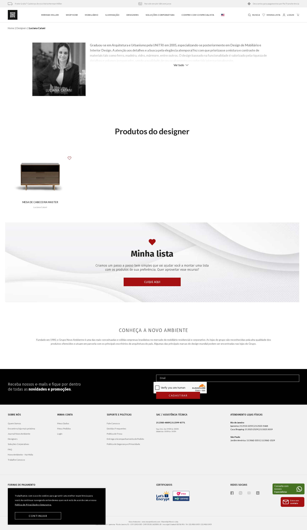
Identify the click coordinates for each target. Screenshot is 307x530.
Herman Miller (50, 15)
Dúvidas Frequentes (116, 428)
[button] (72, 157)
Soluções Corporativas (160, 15)
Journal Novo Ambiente (19, 433)
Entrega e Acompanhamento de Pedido (125, 439)
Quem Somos (14, 423)
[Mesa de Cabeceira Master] (40, 176)
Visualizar (40, 217)
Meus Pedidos (64, 428)
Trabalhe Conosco (16, 459)
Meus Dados (63, 423)
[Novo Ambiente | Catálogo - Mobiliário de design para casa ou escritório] (12, 15)
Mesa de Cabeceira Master (40, 202)
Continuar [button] (38, 515)
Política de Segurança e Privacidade (123, 444)
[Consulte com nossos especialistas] (289, 489)
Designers (132, 15)
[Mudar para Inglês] (222, 15)
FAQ (10, 449)
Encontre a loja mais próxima (21, 428)
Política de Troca (114, 433)
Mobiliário (91, 15)
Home (11, 28)
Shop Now (72, 15)
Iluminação (112, 15)
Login (59, 433)
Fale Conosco (113, 423)
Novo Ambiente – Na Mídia (20, 454)
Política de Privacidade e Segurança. (33, 504)
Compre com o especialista (198, 15)
